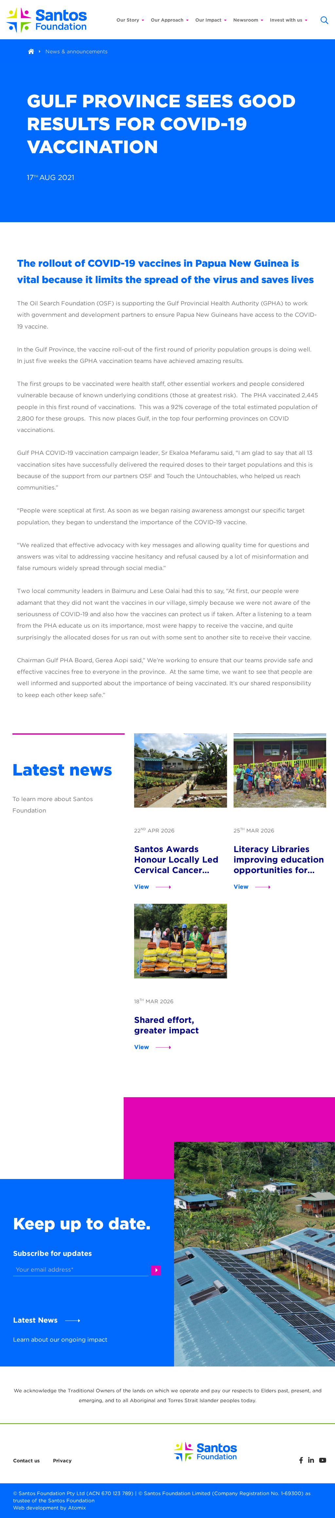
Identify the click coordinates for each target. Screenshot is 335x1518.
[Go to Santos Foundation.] (31, 51)
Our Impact (208, 20)
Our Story (127, 20)
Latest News (35, 1320)
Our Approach (167, 20)
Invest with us (286, 20)
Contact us (26, 1461)
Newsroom (245, 20)
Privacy (62, 1461)
